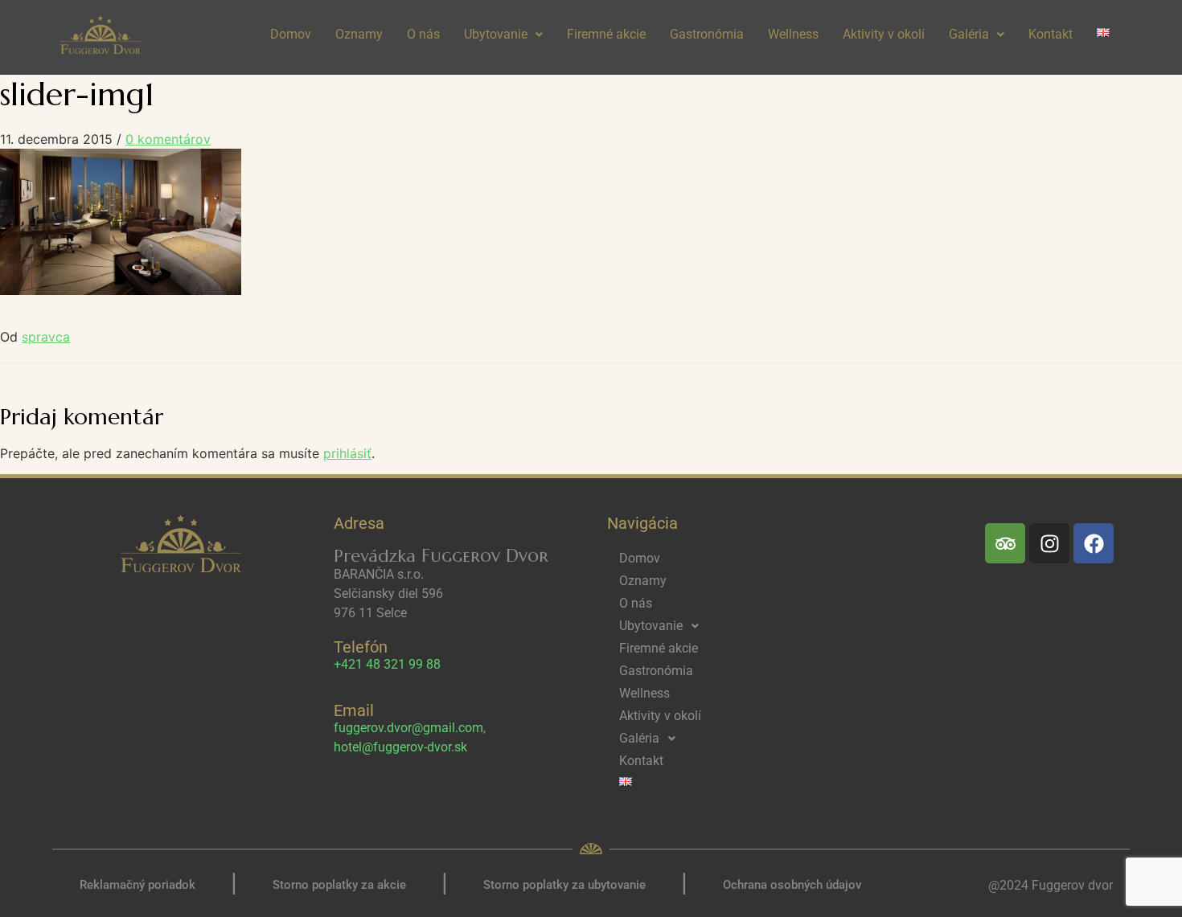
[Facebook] (1093, 543)
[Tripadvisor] (1005, 543)
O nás (423, 34)
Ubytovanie (495, 34)
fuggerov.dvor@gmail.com (408, 727)
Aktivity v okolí (884, 34)
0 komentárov (168, 139)
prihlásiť (347, 453)
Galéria (969, 34)
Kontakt (1050, 34)
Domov (290, 34)
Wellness (793, 34)
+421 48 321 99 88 (387, 664)
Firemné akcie (606, 34)
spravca (46, 337)
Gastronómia (707, 34)
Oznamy (359, 34)
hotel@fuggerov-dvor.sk (400, 747)
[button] (503, 34)
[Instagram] (1049, 543)
